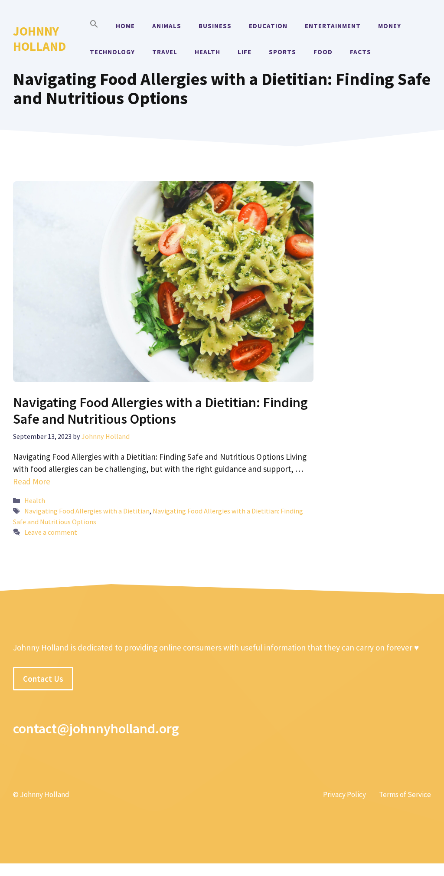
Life (244, 52)
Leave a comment (50, 532)
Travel (164, 52)
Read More (31, 481)
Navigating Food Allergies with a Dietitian (87, 511)
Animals (166, 26)
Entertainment (333, 26)
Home (125, 26)
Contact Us (43, 678)
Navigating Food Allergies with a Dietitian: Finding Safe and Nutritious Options (160, 411)
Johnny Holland (39, 38)
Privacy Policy (344, 794)
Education (268, 26)
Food (323, 52)
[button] (94, 26)
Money (389, 26)
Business (215, 26)
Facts (360, 52)
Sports (282, 52)
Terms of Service (405, 794)
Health (207, 52)
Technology (112, 52)
